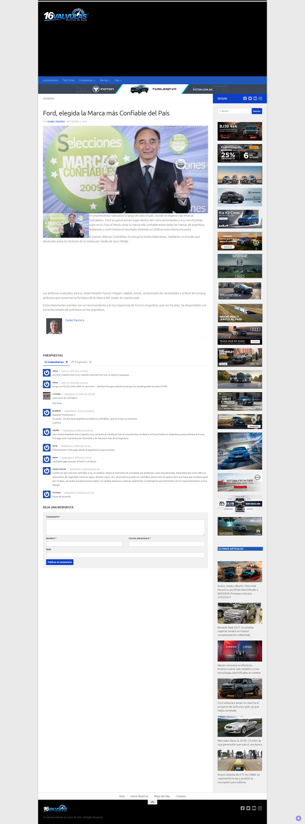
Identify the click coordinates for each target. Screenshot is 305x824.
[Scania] (240, 321)
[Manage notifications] (298, 818)
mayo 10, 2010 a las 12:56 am (74, 371)
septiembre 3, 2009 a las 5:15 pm (76, 457)
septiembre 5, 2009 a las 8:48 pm (79, 411)
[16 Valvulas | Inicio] (67, 15)
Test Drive (69, 80)
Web (48, 549)
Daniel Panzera (56, 121)
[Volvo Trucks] (240, 512)
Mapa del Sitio (162, 796)
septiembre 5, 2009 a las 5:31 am (76, 446)
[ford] (240, 277)
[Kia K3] (240, 227)
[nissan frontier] (240, 490)
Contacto (181, 796)
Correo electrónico (140, 538)
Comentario (53, 516)
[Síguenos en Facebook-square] (245, 98)
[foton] (152, 89)
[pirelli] (240, 161)
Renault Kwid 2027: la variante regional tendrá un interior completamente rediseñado (236, 631)
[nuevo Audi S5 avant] (240, 343)
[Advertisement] (152, 52)
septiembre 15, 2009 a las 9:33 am (79, 394)
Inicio (122, 796)
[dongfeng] (240, 183)
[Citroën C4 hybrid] (240, 534)
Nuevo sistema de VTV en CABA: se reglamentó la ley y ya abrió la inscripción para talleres (239, 778)
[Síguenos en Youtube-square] (255, 98)
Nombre (51, 538)
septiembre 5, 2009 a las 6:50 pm (78, 430)
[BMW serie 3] (240, 468)
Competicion (86, 80)
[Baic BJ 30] (240, 139)
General (49, 98)
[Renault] (240, 428)
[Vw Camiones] (240, 387)
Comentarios (57, 362)
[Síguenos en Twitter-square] (250, 98)
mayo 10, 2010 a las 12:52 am (74, 382)
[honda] (240, 299)
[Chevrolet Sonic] (240, 366)
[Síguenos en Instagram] (260, 98)
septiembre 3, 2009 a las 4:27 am (79, 492)
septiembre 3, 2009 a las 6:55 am (84, 469)
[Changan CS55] (240, 205)
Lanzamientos (50, 80)
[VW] (240, 249)
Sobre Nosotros (139, 796)
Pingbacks (83, 362)
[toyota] (240, 410)
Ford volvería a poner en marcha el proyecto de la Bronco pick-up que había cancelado (238, 706)
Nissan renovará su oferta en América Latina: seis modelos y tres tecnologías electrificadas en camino (239, 669)
